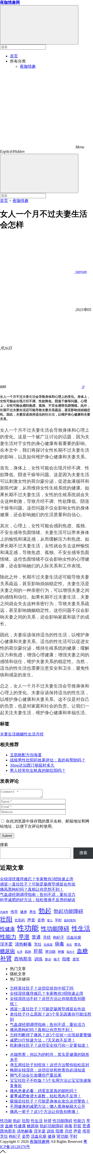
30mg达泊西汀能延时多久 (32, 765)
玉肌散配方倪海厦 (26, 755)
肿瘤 (61, 952)
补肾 (6, 958)
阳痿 (66, 959)
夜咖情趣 (28, 66)
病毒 (59, 944)
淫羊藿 (6, 944)
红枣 (20, 952)
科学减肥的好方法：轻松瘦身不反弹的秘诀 (37, 900)
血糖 (82, 951)
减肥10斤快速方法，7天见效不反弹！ (42, 1040)
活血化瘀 (73, 937)
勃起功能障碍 (68, 911)
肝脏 (38, 951)
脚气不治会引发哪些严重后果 (36, 1075)
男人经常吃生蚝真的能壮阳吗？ (37, 770)
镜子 (57, 959)
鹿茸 (75, 959)
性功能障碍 (55, 928)
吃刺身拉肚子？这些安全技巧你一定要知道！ (49, 1045)
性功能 (28, 928)
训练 (38, 959)
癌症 (69, 944)
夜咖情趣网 (40, 1141)
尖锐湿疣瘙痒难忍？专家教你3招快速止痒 (36, 879)
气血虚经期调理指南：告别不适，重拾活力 (37, 894)
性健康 (7, 929)
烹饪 (37, 944)
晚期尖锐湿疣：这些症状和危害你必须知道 (47, 1070)
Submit (7, 836)
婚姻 (80, 410)
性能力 (8, 937)
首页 (14, 56)
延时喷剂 (70, 920)
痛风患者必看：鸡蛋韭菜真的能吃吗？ (43, 1091)
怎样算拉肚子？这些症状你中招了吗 (41, 988)
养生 (32, 912)
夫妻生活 (29, 397)
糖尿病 (7, 951)
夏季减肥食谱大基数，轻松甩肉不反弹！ (45, 1096)
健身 (23, 912)
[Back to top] (3, 1152)
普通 (36, 937)
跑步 (48, 959)
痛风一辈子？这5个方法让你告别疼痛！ (44, 1112)
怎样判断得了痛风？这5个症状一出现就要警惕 (50, 1035)
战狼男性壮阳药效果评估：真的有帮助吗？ (47, 760)
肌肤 (28, 952)
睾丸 (77, 944)
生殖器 (48, 944)
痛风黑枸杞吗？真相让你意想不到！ (31, 889)
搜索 (4, 845)
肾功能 (50, 952)
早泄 (24, 937)
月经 (26, 401)
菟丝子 (70, 951)
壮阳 (6, 919)
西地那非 (23, 958)
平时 (58, 920)
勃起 (44, 910)
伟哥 (14, 912)
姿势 (41, 920)
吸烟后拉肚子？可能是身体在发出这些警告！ (49, 1101)
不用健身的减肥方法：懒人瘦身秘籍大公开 (47, 1106)
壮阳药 (20, 920)
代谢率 (4, 911)
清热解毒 (23, 944)
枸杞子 (58, 937)
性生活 (50, 414)
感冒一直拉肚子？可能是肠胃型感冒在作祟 (37, 884)
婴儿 (50, 920)
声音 (31, 920)
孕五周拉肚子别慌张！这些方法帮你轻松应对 (49, 1065)
